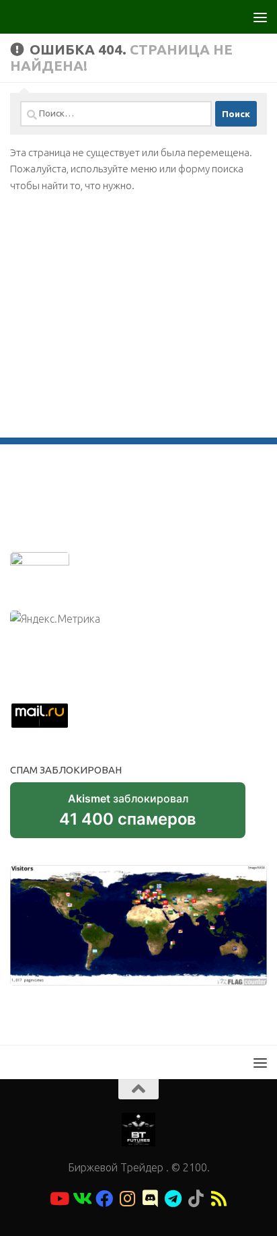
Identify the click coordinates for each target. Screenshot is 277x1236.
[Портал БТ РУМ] (150, 1198)
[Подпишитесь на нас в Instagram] (127, 1198)
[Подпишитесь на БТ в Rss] (218, 1198)
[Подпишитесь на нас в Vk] (81, 1198)
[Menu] (260, 17)
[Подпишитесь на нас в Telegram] (173, 1198)
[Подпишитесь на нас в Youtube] (58, 1198)
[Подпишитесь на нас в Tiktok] (195, 1198)
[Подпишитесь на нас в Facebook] (104, 1198)
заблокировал (127, 815)
